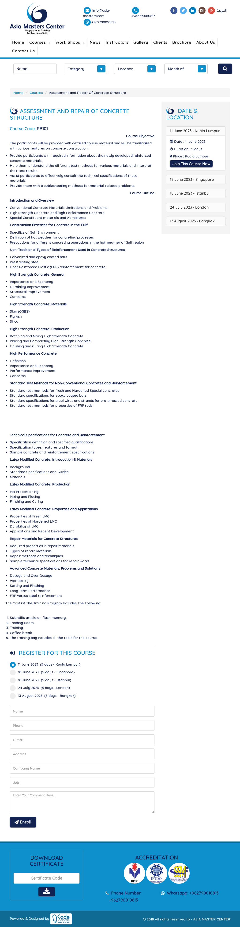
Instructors (117, 42)
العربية (222, 10)
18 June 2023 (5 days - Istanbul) (44, 680)
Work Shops (68, 42)
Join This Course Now (191, 163)
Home (18, 42)
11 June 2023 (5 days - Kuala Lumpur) (49, 664)
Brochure (181, 42)
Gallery (140, 42)
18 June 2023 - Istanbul (190, 193)
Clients (160, 42)
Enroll (25, 822)
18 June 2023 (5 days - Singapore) (46, 672)
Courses (37, 42)
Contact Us (23, 50)
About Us (205, 42)
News (95, 42)
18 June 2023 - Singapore (192, 179)
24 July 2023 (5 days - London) (44, 687)
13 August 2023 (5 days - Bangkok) (46, 695)
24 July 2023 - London (189, 207)
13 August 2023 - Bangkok (192, 221)
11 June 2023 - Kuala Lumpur (195, 130)
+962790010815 (103, 22)
